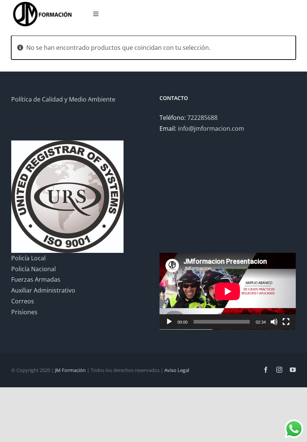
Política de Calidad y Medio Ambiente (63, 99)
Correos (22, 301)
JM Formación (70, 370)
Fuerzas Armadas (35, 279)
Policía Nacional (33, 269)
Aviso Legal (176, 370)
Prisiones (24, 312)
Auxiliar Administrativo (43, 290)
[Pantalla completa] (286, 322)
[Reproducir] (169, 322)
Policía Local (28, 258)
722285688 (202, 117)
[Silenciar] (274, 322)
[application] (227, 291)
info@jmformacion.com (211, 128)
